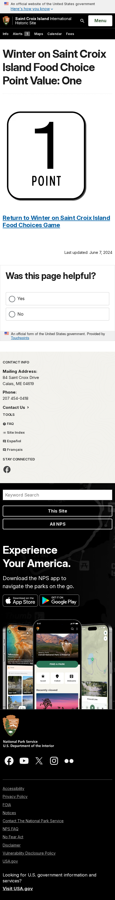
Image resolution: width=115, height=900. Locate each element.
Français (14, 449)
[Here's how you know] (57, 6)
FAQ (10, 423)
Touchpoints (20, 337)
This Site (57, 511)
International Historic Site (43, 21)
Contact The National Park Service (33, 820)
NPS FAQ (10, 829)
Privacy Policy (15, 796)
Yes (21, 298)
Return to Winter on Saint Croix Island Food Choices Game (56, 221)
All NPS (58, 524)
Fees (70, 34)
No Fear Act (13, 837)
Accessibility (13, 788)
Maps (38, 34)
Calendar (54, 34)
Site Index (15, 432)
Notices (9, 812)
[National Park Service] (6, 20)
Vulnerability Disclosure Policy (29, 853)
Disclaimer (12, 845)
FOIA (7, 804)
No (20, 314)
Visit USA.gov (18, 888)
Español (13, 441)
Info (6, 34)
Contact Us (14, 407)
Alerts (20, 34)
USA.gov (10, 861)
